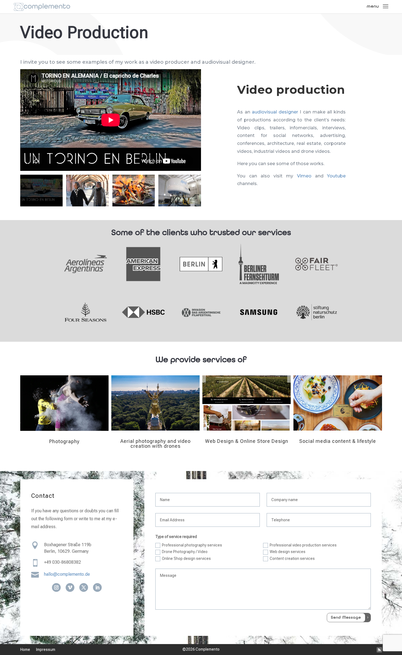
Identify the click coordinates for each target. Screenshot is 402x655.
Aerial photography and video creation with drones (155, 443)
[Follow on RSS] (379, 650)
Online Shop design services (186, 558)
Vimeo (304, 176)
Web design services (287, 551)
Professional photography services (192, 545)
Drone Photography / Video (185, 551)
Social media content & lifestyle (337, 441)
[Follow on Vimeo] (70, 587)
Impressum (45, 650)
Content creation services (292, 558)
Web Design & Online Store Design (246, 441)
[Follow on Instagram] (56, 587)
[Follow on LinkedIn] (97, 587)
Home (25, 650)
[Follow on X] (83, 587)
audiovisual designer (275, 112)
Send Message (346, 617)
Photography (64, 441)
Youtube (336, 176)
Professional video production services (303, 545)
